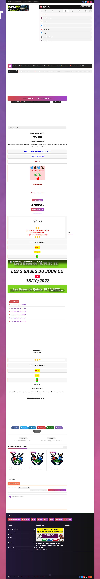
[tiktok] (87, 577)
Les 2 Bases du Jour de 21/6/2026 (18, 315)
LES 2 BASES (35, 102)
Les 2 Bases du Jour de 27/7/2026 (18, 305)
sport (52, 519)
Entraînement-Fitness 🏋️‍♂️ (43, 66)
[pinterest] (89, 577)
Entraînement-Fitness (15, 519)
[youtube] (88, 2)
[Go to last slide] (64, 447)
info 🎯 (20, 66)
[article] (51, 439)
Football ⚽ (26, 66)
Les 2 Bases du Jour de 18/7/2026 (18, 308)
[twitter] (86, 2)
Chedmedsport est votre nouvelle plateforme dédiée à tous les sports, (36, 577)
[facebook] (83, 2)
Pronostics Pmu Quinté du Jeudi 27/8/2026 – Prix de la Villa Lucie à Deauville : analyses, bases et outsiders (49, 545)
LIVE (34, 519)
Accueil (9, 1)
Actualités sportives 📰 (79, 66)
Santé (40, 519)
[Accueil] (10, 66)
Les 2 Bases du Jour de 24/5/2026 (18, 321)
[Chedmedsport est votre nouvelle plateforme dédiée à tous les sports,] (18, 8)
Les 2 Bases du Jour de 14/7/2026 (18, 311)
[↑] (50, 575)
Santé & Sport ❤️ (67, 66)
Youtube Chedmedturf (37, 209)
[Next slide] (66, 447)
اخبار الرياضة (68, 519)
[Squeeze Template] (9, 577)
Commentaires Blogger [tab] (14, 484)
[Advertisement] (65, 52)
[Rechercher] (91, 2)
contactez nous (36, 1)
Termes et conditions (27, 1)
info (46, 519)
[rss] (91, 577)
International (26, 519)
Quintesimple (37, 205)
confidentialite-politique (17, 1)
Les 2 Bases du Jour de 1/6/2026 (18, 318)
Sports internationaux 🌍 (56, 66)
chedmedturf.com (37, 200)
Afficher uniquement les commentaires (39, 490)
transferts (33, 66)
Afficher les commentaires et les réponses (57, 490)
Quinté (14, 66)
